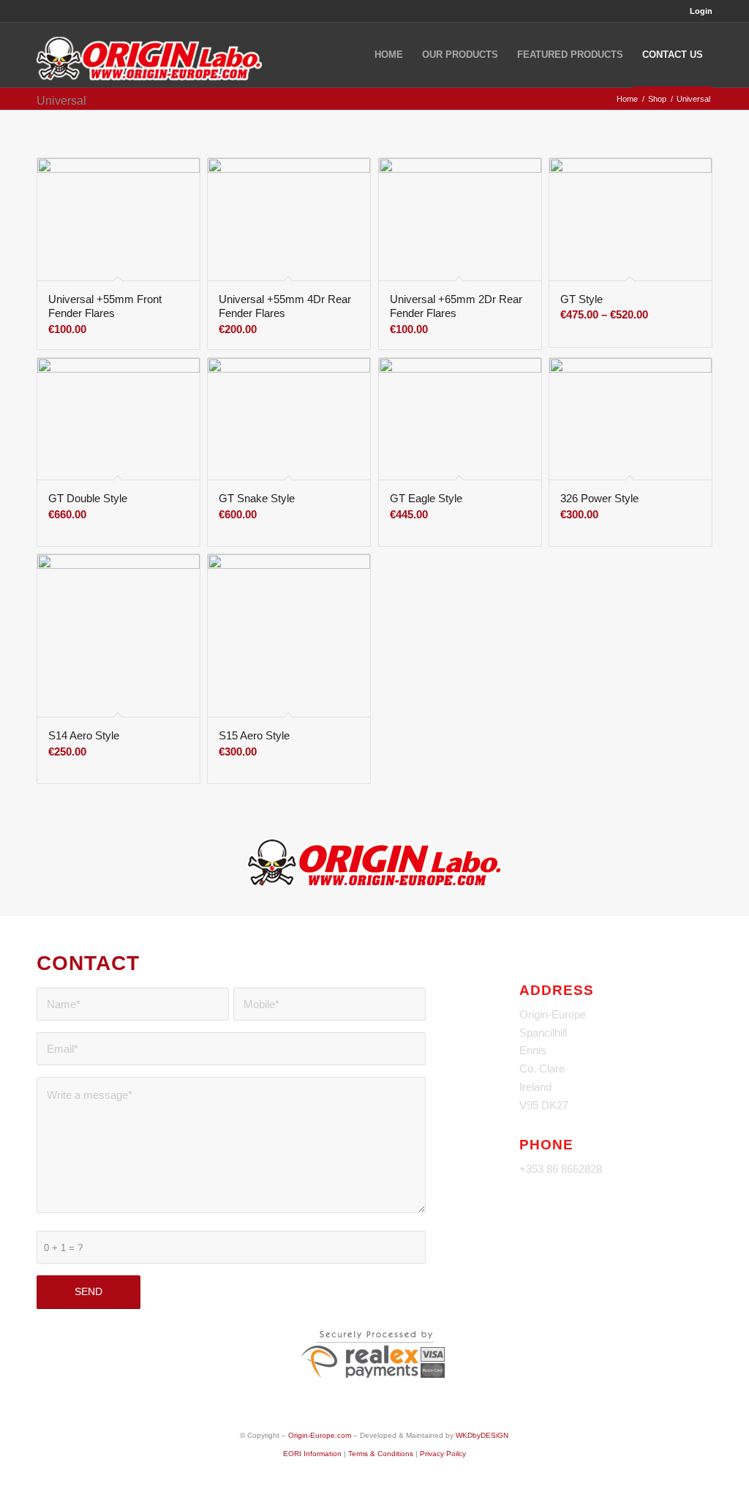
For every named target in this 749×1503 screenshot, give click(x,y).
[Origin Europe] (149, 55)
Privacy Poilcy (443, 1454)
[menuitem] (697, 11)
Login (701, 11)
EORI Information (312, 1454)
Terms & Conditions (380, 1454)
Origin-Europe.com (319, 1435)
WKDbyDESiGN (482, 1435)
